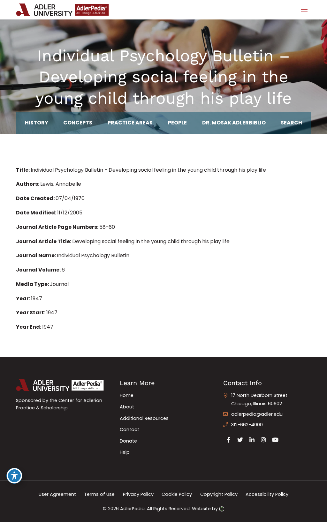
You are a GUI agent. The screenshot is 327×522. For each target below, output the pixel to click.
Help (125, 452)
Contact (129, 429)
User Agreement (57, 494)
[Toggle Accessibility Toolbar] (14, 475)
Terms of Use (99, 494)
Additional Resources (144, 418)
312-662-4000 (247, 424)
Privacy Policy (138, 494)
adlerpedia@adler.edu (257, 414)
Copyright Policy (219, 494)
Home (126, 395)
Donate (128, 441)
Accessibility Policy (267, 494)
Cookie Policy (177, 494)
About (127, 407)
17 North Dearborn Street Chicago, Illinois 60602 (259, 399)
